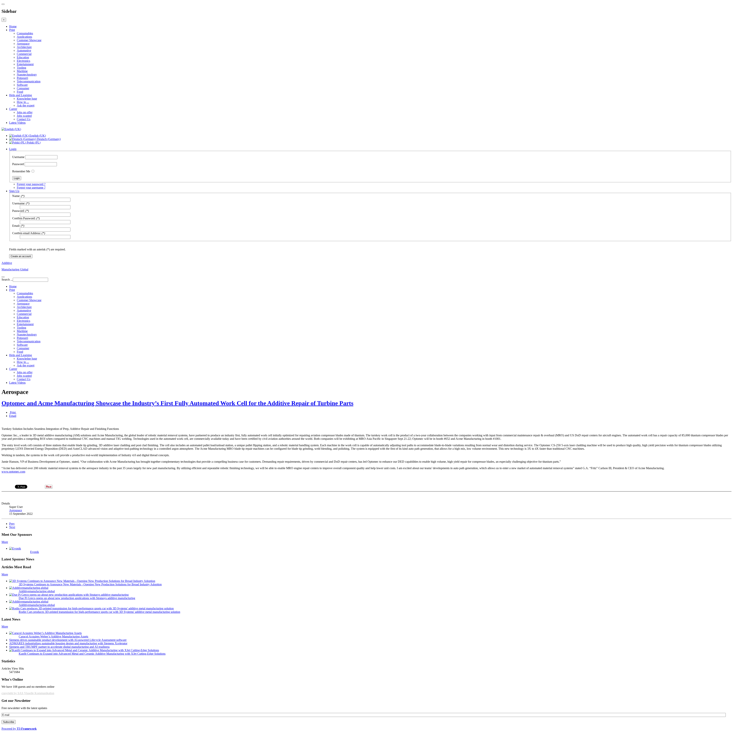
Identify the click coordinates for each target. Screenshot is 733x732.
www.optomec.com (13, 471)
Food (20, 91)
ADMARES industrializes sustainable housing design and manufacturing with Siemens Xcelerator (68, 643)
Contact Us (23, 119)
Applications (24, 36)
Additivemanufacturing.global (37, 591)
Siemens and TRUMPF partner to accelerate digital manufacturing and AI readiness (59, 646)
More (5, 542)
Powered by (19, 728)
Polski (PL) (33, 142)
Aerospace (23, 43)
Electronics (23, 60)
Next (12, 527)
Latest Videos (17, 122)
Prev (12, 523)
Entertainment (25, 64)
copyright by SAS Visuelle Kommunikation (28, 693)
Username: (18, 203)
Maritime (22, 71)
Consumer (23, 88)
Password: (18, 210)
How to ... (23, 102)
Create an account (21, 256)
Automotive (24, 50)
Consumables (25, 33)
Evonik (34, 552)
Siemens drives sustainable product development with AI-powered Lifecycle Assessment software (68, 640)
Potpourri (22, 78)
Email (12, 415)
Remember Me (21, 171)
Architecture (24, 47)
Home (13, 26)
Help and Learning (20, 95)
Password (18, 164)
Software (22, 84)
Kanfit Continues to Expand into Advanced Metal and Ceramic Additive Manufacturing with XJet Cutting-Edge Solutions (92, 653)
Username (18, 157)
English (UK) (37, 135)
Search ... (7, 279)
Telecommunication (28, 81)
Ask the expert (25, 105)
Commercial (24, 54)
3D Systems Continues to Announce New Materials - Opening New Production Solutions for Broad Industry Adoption (90, 584)
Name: (16, 196)
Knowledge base (27, 98)
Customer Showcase (29, 40)
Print (12, 29)
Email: (16, 225)
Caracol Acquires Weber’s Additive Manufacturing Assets (53, 636)
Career (13, 109)
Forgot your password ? (31, 184)
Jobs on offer (24, 112)
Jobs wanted (24, 115)
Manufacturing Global (15, 269)
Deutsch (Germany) (48, 139)
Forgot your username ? (31, 187)
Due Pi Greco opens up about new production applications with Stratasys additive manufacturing (77, 598)
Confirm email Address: (26, 233)
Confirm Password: (24, 218)
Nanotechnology (27, 74)
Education (23, 57)
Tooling (21, 67)
